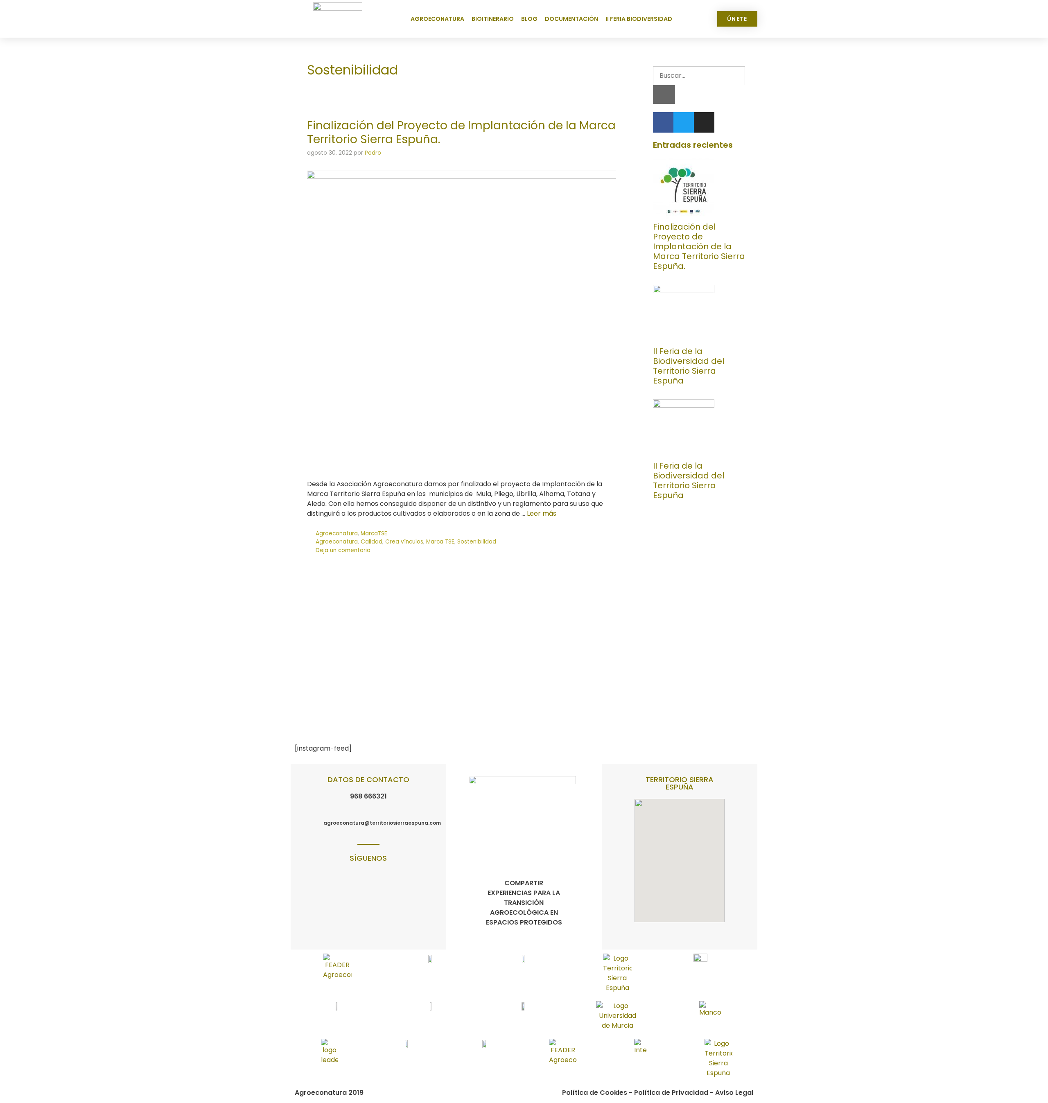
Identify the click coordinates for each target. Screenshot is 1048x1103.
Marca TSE (440, 542)
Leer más (541, 513)
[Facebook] (663, 122)
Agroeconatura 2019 (329, 1092)
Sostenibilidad (476, 542)
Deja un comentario (343, 550)
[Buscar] (664, 94)
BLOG (529, 19)
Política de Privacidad (671, 1092)
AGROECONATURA (437, 19)
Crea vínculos (404, 542)
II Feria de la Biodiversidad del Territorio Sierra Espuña (688, 365)
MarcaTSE (374, 533)
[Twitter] (683, 122)
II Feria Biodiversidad (638, 19)
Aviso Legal (734, 1092)
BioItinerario (493, 19)
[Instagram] (704, 122)
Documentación (571, 19)
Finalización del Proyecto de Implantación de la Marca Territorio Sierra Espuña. (461, 132)
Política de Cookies (594, 1092)
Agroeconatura (337, 533)
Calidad (371, 542)
